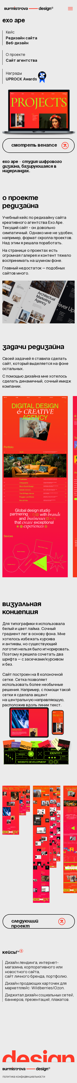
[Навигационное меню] (70, 8)
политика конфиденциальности (24, 1076)
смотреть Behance (34, 145)
